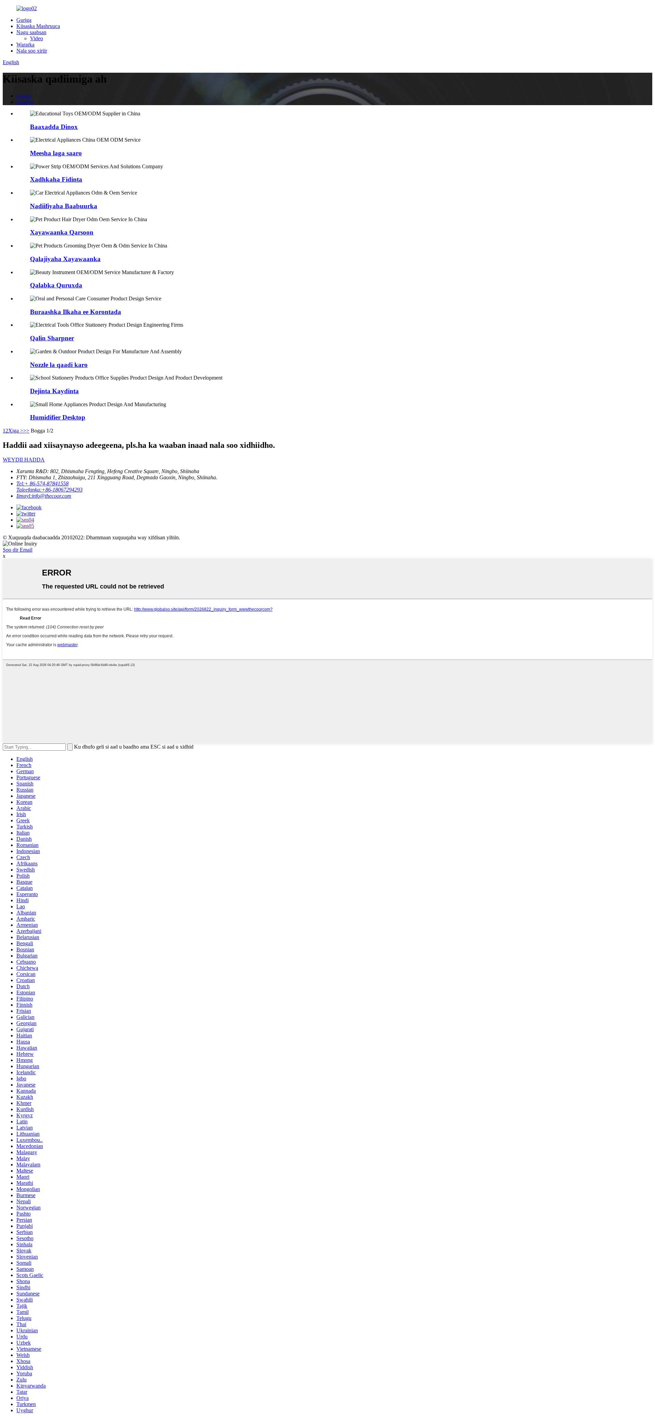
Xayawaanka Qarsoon (61, 232)
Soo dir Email (17, 550)
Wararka (25, 44)
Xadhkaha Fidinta (56, 179)
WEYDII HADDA (24, 460)
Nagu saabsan (31, 32)
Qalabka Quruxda (56, 285)
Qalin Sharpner (52, 338)
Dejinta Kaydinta (54, 391)
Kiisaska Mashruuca (38, 26)
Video (36, 38)
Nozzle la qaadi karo (59, 364)
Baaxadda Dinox (54, 126)
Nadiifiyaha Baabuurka (63, 206)
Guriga (23, 20)
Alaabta (24, 102)
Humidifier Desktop (57, 417)
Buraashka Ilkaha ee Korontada (75, 311)
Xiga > (15, 431)
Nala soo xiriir (31, 51)
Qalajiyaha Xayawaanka (65, 258)
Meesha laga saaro (56, 153)
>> (26, 431)
